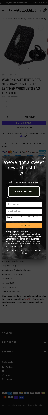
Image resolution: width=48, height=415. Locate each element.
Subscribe (24, 225)
